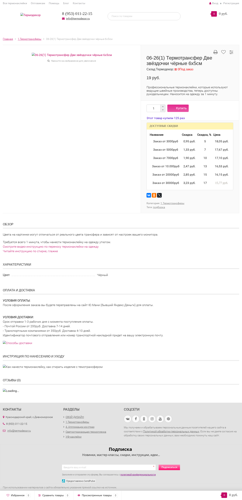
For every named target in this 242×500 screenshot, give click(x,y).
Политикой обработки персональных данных (171, 431)
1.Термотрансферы (172, 203)
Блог (66, 3)
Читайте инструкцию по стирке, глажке (30, 251)
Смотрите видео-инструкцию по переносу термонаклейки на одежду (51, 246)
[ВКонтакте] (149, 195)
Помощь (54, 3)
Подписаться (169, 467)
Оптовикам (38, 3)
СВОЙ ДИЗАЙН (75, 417)
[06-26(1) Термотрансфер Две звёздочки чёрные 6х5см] (72, 55)
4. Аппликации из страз (80, 426)
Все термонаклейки (15, 3)
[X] (159, 195)
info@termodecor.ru (78, 18)
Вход (215, 3)
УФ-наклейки (73, 436)
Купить (181, 108)
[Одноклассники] (154, 195)
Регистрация (231, 3)
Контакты (79, 3)
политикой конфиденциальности (138, 474)
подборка (159, 207)
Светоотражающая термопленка (86, 431)
